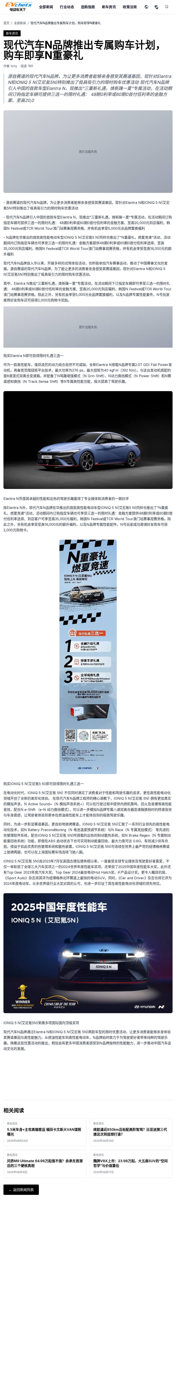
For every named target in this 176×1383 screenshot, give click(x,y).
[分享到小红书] (146, 7)
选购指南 (88, 7)
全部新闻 (46, 7)
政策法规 (130, 7)
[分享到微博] (167, 7)
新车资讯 (109, 7)
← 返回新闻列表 (21, 1190)
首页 (6, 23)
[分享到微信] (157, 7)
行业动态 (67, 7)
